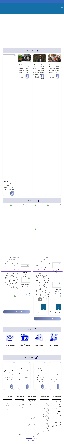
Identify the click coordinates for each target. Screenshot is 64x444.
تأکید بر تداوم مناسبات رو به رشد (54, 66)
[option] (10, 340)
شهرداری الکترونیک (32, 440)
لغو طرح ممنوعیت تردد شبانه (8, 372)
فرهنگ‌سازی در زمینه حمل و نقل (39, 370)
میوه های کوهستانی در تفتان (39, 66)
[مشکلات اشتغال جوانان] (9, 117)
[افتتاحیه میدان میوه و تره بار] (23, 301)
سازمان (47, 428)
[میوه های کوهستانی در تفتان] (39, 58)
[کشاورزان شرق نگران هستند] (24, 58)
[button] (3, 340)
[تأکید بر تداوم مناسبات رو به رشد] (54, 58)
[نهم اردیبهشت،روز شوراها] (40, 305)
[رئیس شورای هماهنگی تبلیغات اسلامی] (55, 305)
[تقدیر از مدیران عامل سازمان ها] (9, 301)
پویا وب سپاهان (29, 438)
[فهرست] (62, 7)
